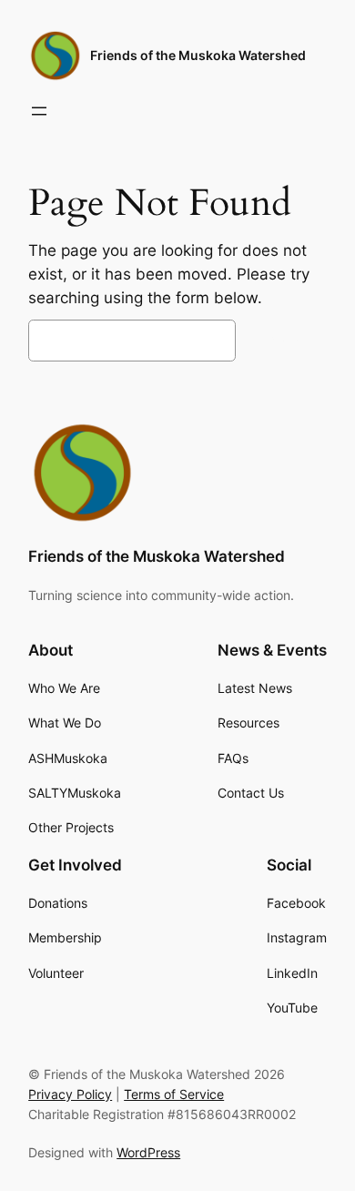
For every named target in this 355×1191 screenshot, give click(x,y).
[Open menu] (39, 111)
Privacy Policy (70, 1094)
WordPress (148, 1152)
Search (285, 340)
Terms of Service (174, 1094)
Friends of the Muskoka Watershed (198, 55)
